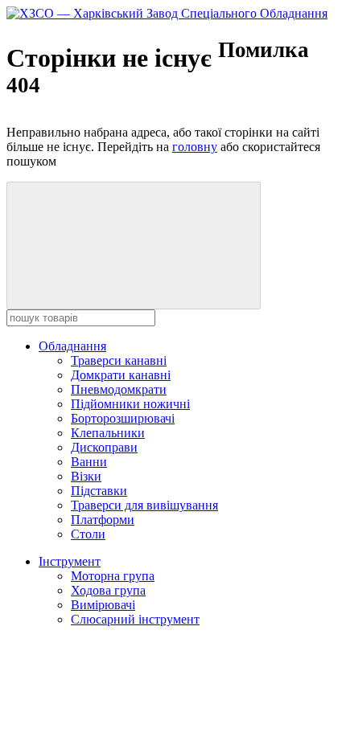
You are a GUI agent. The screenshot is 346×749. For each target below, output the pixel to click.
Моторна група (112, 576)
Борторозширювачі (123, 418)
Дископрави (104, 447)
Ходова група (108, 590)
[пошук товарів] (133, 245)
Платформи (102, 519)
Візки (86, 476)
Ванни (89, 462)
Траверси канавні (119, 360)
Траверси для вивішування (144, 505)
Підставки (99, 490)
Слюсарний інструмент (135, 619)
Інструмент (70, 561)
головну (194, 146)
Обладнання (72, 346)
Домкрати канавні (121, 375)
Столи (88, 534)
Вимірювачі (103, 605)
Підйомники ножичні (130, 404)
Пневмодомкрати (119, 389)
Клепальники (108, 433)
